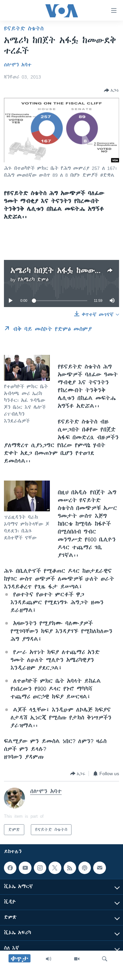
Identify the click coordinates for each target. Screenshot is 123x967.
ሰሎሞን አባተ (17, 65)
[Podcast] (84, 868)
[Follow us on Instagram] (40, 868)
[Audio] (48, 959)
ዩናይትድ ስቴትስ (24, 28)
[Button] (111, 90)
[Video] (77, 959)
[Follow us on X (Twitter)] (55, 868)
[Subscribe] (99, 868)
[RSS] (70, 868)
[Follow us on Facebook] (10, 868)
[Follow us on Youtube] (25, 868)
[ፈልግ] (104, 959)
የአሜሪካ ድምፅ (33, 280)
